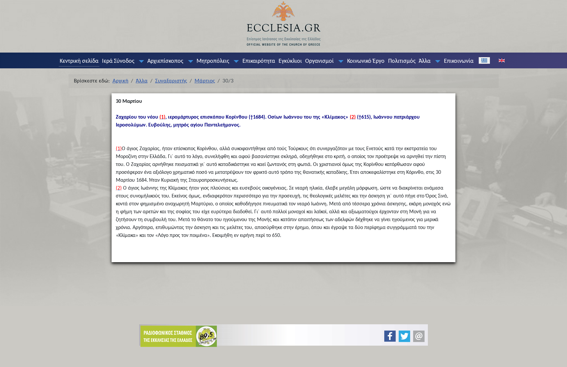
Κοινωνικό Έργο (366, 61)
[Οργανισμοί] (340, 61)
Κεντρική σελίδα (79, 61)
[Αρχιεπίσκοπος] (189, 61)
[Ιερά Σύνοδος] (140, 61)
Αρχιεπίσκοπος (165, 61)
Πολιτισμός (401, 61)
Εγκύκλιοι (290, 61)
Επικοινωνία (458, 61)
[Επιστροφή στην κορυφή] (557, 356)
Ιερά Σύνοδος (118, 61)
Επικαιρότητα (258, 61)
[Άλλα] (436, 61)
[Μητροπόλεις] (235, 61)
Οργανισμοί (319, 61)
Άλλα (424, 61)
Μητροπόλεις (213, 61)
